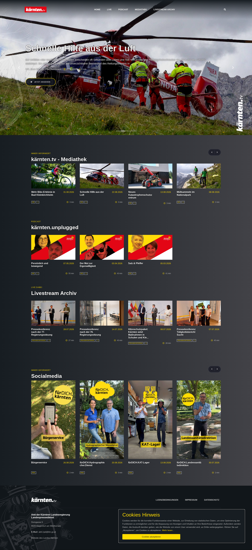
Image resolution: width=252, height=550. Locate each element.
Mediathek (141, 9)
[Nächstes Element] (233, 67)
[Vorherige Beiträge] (213, 152)
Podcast (123, 9)
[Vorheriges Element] (19, 67)
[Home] (36, 9)
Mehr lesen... (168, 530)
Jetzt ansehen (42, 82)
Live (109, 9)
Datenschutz (211, 500)
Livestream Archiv (164, 9)
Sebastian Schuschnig (40, 69)
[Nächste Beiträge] (217, 152)
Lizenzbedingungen (167, 500)
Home (97, 9)
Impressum (191, 500)
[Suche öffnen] (225, 9)
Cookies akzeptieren (151, 537)
